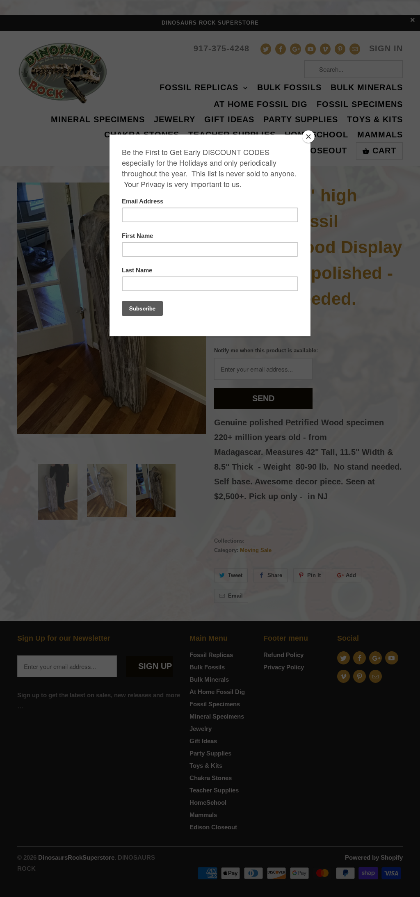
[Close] (308, 136)
